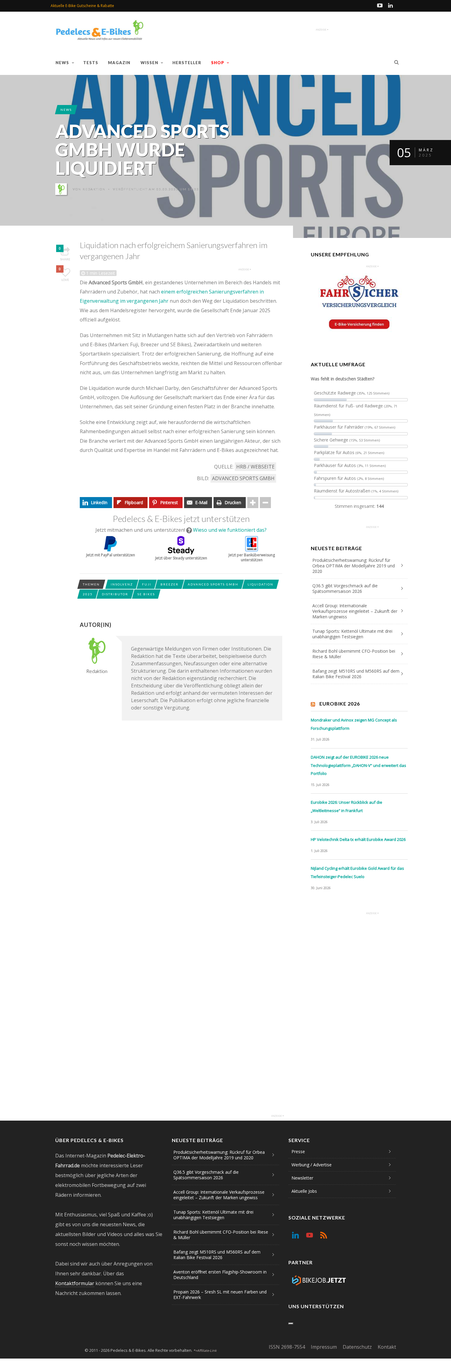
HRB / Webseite (255, 466)
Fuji (146, 584)
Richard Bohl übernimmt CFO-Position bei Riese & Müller (353, 653)
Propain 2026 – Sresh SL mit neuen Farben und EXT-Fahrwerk (220, 1294)
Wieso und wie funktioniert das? (230, 530)
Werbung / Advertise (311, 1165)
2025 (88, 594)
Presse (298, 1151)
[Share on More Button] (252, 502)
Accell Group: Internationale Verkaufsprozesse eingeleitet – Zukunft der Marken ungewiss (354, 611)
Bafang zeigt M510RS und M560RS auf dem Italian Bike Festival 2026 (355, 673)
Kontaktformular (74, 1283)
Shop (217, 62)
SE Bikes (146, 594)
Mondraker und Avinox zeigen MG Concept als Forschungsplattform (354, 724)
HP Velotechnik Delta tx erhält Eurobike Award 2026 (358, 839)
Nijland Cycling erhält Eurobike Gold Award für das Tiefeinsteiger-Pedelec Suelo (357, 872)
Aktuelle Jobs (304, 1191)
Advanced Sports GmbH (243, 478)
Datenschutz (357, 1347)
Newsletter (302, 1178)
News (62, 62)
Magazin (119, 62)
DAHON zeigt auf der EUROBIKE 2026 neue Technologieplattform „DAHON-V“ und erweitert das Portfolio (358, 765)
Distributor (115, 594)
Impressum (324, 1347)
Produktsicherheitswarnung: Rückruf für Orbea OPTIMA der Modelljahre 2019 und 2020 (353, 565)
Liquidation (260, 584)
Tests (90, 62)
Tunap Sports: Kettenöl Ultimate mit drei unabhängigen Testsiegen (352, 634)
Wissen (149, 62)
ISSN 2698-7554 (287, 1347)
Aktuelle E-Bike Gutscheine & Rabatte (82, 5)
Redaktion (94, 189)
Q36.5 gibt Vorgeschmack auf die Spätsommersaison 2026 (345, 588)
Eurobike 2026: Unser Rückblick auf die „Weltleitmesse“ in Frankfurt (346, 806)
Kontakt (387, 1347)
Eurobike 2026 (339, 703)
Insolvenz (122, 584)
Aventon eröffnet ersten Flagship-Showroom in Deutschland (220, 1274)
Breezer (169, 584)
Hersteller (186, 62)
